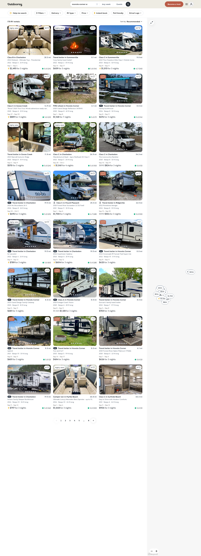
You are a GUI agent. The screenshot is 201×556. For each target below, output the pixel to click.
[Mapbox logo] (153, 554)
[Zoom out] (151, 551)
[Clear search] (97, 4)
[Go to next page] (93, 420)
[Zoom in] (156, 551)
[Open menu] (189, 4)
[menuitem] (41, 13)
